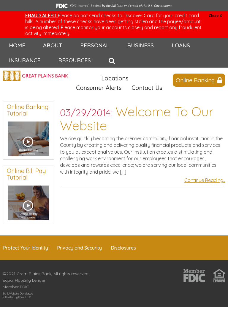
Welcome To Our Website (136, 118)
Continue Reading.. (204, 180)
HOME (17, 45)
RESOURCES (74, 60)
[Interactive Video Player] (28, 138)
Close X (215, 16)
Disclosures (123, 248)
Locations (114, 78)
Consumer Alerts (98, 87)
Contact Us (147, 87)
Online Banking (195, 80)
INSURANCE (24, 60)
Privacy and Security (79, 248)
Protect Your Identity (25, 248)
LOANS (181, 45)
